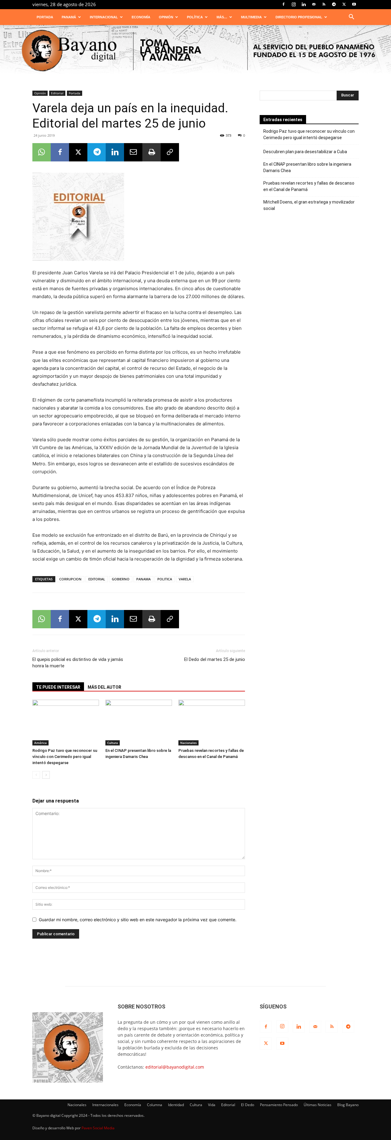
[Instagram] (293, 4)
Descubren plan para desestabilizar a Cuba (305, 151)
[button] (351, 17)
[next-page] (46, 775)
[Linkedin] (303, 4)
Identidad (176, 1104)
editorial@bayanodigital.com (174, 1067)
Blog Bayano (348, 1104)
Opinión (166, 17)
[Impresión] (151, 152)
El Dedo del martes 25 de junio (214, 659)
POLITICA (164, 579)
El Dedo (247, 1104)
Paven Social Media (98, 1128)
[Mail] (313, 4)
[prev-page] (36, 775)
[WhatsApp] (41, 152)
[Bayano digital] (195, 51)
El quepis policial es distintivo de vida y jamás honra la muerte (77, 663)
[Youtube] (354, 4)
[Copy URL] (170, 152)
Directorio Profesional (299, 17)
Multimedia (251, 17)
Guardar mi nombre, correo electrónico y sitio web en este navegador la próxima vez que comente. (137, 919)
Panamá (69, 17)
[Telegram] (333, 4)
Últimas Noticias (317, 1104)
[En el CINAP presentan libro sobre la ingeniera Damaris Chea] (138, 722)
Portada (45, 17)
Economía (141, 17)
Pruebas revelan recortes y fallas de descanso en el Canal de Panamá (308, 186)
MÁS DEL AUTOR (104, 687)
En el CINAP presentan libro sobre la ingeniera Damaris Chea (307, 167)
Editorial (57, 93)
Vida (211, 1104)
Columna (154, 1104)
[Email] (133, 152)
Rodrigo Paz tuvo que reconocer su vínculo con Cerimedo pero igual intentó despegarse (64, 756)
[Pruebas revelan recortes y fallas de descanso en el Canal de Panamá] (211, 722)
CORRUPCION (70, 579)
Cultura (112, 743)
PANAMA (143, 579)
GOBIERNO (121, 579)
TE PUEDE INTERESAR (58, 687)
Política (195, 17)
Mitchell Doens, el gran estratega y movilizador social (309, 205)
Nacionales (188, 743)
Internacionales (105, 1104)
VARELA (185, 579)
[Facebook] (283, 4)
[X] (344, 4)
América (40, 743)
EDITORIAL (96, 579)
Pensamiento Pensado (279, 1104)
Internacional (104, 17)
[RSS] (323, 4)
